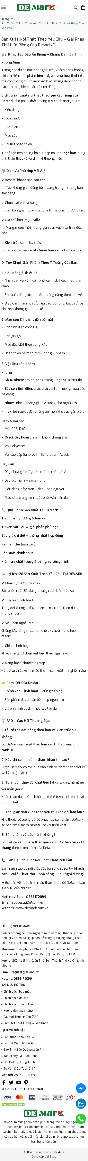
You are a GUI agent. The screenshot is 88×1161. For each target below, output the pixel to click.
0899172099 (23, 979)
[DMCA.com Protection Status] (13, 1104)
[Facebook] (3, 1082)
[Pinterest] (26, 1082)
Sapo (53, 1156)
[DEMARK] (36, 7)
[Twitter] (11, 1082)
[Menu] (3, 7)
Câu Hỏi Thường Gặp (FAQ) (21, 1017)
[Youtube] (18, 1082)
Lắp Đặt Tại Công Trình (19, 1062)
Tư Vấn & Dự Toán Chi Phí (20, 1069)
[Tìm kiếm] (76, 7)
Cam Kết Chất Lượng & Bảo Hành (25, 1023)
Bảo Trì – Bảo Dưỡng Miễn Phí (23, 1050)
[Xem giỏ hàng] (83, 7)
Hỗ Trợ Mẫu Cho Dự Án (18, 1043)
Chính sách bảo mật (17, 992)
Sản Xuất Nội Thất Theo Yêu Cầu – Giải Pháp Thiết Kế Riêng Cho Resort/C (42, 42)
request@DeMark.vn (25, 972)
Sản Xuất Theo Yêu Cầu (19, 1037)
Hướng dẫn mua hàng (18, 1011)
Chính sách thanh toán (18, 1004)
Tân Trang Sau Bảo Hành (20, 1056)
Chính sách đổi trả (15, 998)
